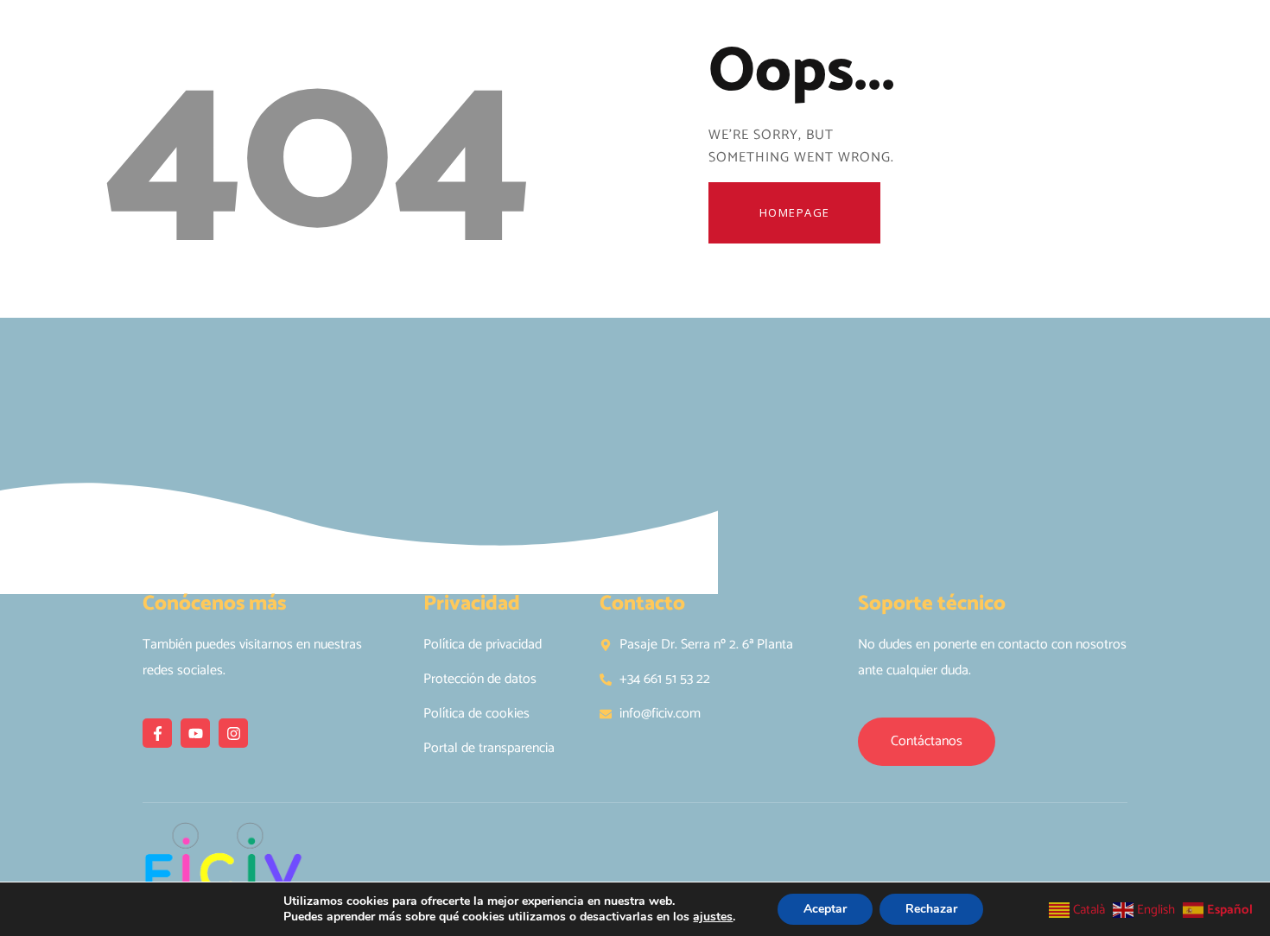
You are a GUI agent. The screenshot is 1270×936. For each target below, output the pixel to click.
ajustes (713, 917)
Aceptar (825, 909)
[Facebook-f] (157, 733)
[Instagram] (233, 733)
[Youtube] (195, 733)
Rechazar (931, 909)
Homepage (794, 212)
